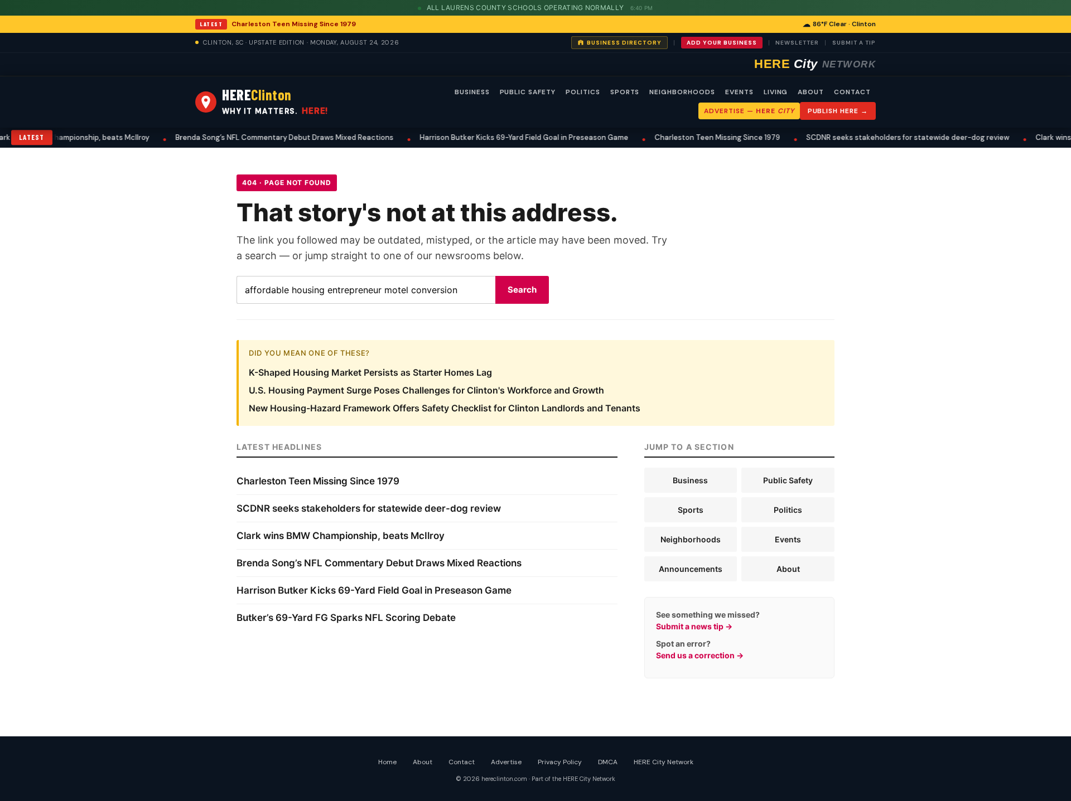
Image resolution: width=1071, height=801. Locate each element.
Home (387, 762)
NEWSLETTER (797, 42)
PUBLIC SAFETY (528, 92)
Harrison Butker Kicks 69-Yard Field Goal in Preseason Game (512, 137)
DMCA (607, 762)
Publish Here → (838, 110)
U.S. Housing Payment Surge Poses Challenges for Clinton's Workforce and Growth (426, 390)
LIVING (776, 92)
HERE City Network (663, 762)
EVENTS (739, 92)
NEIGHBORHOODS (682, 92)
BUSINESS (472, 92)
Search (522, 289)
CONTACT (852, 92)
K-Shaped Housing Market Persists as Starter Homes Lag (370, 372)
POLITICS (583, 92)
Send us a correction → (700, 655)
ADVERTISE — (749, 110)
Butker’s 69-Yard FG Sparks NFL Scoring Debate (346, 617)
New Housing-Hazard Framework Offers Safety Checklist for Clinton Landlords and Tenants (444, 408)
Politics (788, 509)
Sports (690, 509)
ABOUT (811, 92)
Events (788, 539)
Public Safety (788, 480)
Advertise (506, 762)
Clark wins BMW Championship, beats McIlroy (341, 535)
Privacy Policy (560, 762)
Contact (461, 762)
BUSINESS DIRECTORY (624, 42)
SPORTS (625, 92)
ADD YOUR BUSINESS (722, 42)
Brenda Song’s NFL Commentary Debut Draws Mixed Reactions (273, 137)
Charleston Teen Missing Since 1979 (293, 24)
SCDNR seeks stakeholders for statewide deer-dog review (896, 137)
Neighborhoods (690, 539)
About (788, 569)
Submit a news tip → (694, 626)
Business (690, 480)
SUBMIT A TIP (854, 42)
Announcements (690, 569)
